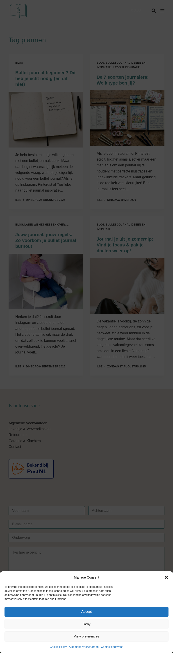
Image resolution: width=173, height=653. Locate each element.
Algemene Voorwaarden (84, 647)
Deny (87, 624)
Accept (86, 611)
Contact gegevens (112, 647)
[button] (166, 577)
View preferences (86, 636)
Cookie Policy (58, 647)
